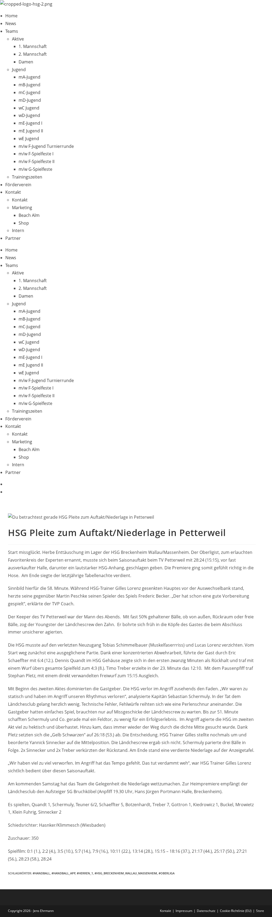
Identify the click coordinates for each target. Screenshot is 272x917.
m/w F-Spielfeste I (36, 154)
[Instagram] (6, 492)
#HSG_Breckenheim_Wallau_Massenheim (126, 873)
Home (11, 16)
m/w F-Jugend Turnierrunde (46, 146)
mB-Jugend (29, 85)
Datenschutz (206, 910)
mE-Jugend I (30, 123)
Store (260, 910)
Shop (24, 223)
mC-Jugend (29, 92)
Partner (13, 238)
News (10, 23)
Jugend (19, 69)
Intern (18, 230)
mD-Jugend (30, 100)
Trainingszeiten (27, 177)
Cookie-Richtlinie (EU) (236, 910)
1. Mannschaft (33, 46)
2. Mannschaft (33, 54)
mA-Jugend (29, 77)
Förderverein (18, 185)
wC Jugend (29, 108)
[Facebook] (6, 484)
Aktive (18, 39)
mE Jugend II (31, 131)
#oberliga (167, 873)
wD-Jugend (29, 115)
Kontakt (13, 192)
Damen (26, 62)
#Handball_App (63, 873)
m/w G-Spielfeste (35, 169)
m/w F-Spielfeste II (36, 161)
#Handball (41, 873)
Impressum (184, 910)
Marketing (22, 207)
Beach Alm (29, 215)
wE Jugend (29, 138)
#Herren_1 (85, 873)
